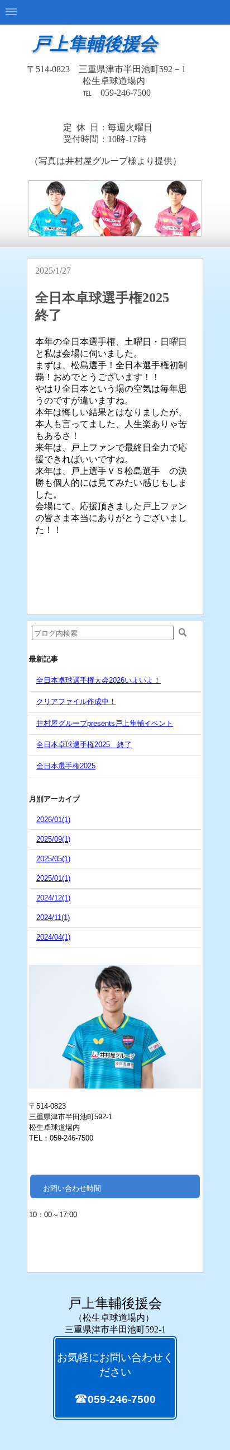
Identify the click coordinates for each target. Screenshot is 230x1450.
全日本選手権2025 (65, 766)
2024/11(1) (53, 917)
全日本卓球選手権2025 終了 (84, 744)
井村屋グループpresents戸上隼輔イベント (104, 723)
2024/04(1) (53, 937)
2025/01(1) (53, 878)
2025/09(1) (53, 839)
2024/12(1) (53, 898)
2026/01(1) (53, 819)
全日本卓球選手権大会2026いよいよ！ (98, 680)
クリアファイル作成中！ (76, 701)
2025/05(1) (53, 859)
